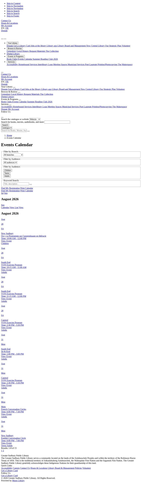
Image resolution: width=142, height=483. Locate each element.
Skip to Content (13, 3)
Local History (23, 51)
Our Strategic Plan (113, 46)
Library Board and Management (72, 46)
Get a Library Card (22, 46)
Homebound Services (28, 64)
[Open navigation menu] (5, 38)
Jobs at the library (39, 46)
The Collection (52, 51)
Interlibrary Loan (45, 64)
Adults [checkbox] (7, 176)
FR (7, 28)
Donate (4, 30)
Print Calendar (26, 188)
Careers (16, 468)
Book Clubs (12, 59)
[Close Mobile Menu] (2, 72)
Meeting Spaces (60, 64)
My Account (6, 25)
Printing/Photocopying (108, 64)
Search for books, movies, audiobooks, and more (22, 122)
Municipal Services (76, 64)
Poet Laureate (91, 64)
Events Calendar (25, 59)
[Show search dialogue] (2, 38)
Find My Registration (10, 188)
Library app (52, 46)
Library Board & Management (61, 468)
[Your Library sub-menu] (14, 87)
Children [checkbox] (7, 170)
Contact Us (6, 20)
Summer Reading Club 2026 (45, 59)
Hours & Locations (9, 23)
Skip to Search (13, 11)
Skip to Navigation (15, 6)
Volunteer (126, 46)
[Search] (28, 131)
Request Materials (37, 51)
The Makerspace (125, 64)
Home (9, 135)
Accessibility (12, 64)
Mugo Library (18, 480)
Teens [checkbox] (6, 173)
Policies (78, 468)
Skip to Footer (13, 16)
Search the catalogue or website (15, 119)
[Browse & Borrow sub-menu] (19, 92)
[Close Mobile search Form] (2, 117)
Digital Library (13, 53)
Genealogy (12, 51)
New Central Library (95, 46)
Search (5, 125)
